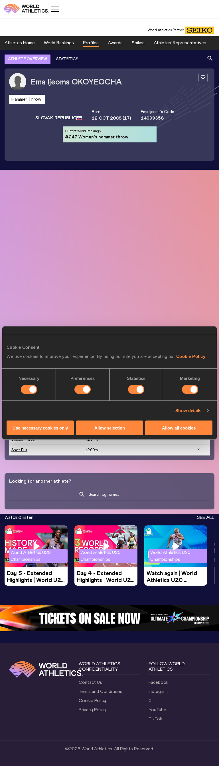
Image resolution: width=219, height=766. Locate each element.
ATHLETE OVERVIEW (27, 59)
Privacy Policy (92, 709)
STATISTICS (67, 59)
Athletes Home (20, 42)
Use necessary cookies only (40, 427)
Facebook (158, 682)
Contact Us (90, 682)
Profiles (91, 42)
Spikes (138, 42)
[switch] (82, 389)
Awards (115, 42)
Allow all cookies (179, 427)
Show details (188, 410)
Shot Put (19, 449)
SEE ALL (205, 517)
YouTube (157, 709)
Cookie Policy (191, 356)
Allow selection (109, 427)
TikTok (155, 718)
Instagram (158, 691)
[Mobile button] (54, 9)
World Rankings (59, 42)
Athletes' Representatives (180, 42)
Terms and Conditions (100, 691)
